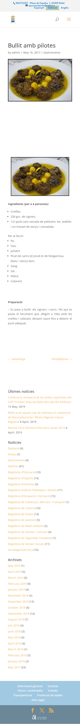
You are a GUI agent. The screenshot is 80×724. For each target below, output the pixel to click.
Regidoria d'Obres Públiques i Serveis (32, 490)
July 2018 (14, 625)
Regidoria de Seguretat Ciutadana (30, 538)
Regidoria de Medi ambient (25, 526)
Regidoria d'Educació (21, 472)
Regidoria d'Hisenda (21, 484)
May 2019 (14, 565)
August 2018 (16, 619)
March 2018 (15, 649)
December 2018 (18, 595)
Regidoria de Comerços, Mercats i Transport (36, 502)
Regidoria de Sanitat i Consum (27, 532)
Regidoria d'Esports (20, 478)
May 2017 (14, 667)
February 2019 (17, 584)
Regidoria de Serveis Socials (26, 544)
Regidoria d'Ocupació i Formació (29, 496)
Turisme (53, 686)
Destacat (13, 448)
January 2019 (16, 589)
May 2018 (14, 637)
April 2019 (14, 571)
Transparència (22, 695)
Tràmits (53, 690)
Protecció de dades (50, 695)
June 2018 (14, 631)
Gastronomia (51, 52)
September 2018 (18, 613)
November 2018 (18, 601)
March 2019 (15, 578)
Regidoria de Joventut (22, 520)
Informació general (30, 686)
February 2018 (17, 655)
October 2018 (16, 607)
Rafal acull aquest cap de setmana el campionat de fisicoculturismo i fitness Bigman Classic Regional (39, 417)
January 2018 (16, 661)
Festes (12, 454)
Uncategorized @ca (20, 550)
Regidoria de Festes (20, 514)
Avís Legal (37, 700)
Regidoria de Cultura (21, 508)
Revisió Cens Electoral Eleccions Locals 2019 (36, 428)
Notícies (13, 466)
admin (16, 52)
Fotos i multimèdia (30, 690)
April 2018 (14, 643)
